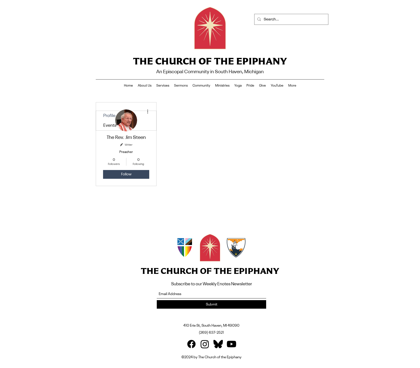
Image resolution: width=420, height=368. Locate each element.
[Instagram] (204, 344)
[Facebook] (191, 344)
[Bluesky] (218, 344)
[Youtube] (231, 344)
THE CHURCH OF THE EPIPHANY (210, 61)
